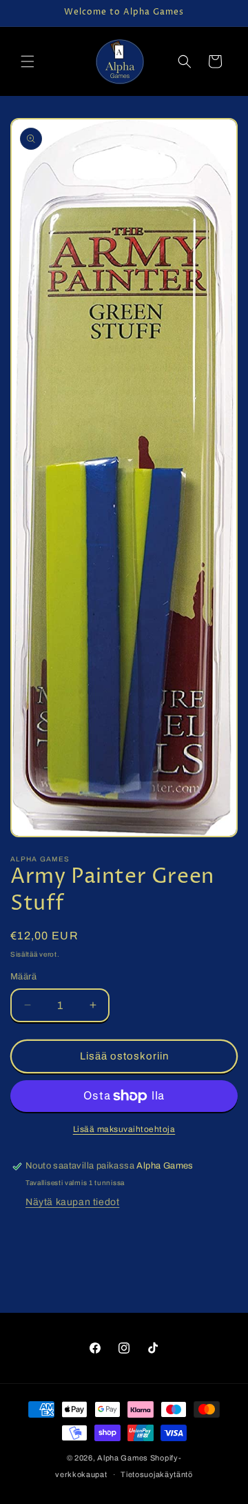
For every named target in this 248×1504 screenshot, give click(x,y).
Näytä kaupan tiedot (72, 1202)
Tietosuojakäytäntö (157, 1474)
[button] (27, 61)
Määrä (23, 976)
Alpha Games (122, 1458)
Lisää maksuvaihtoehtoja (124, 1129)
